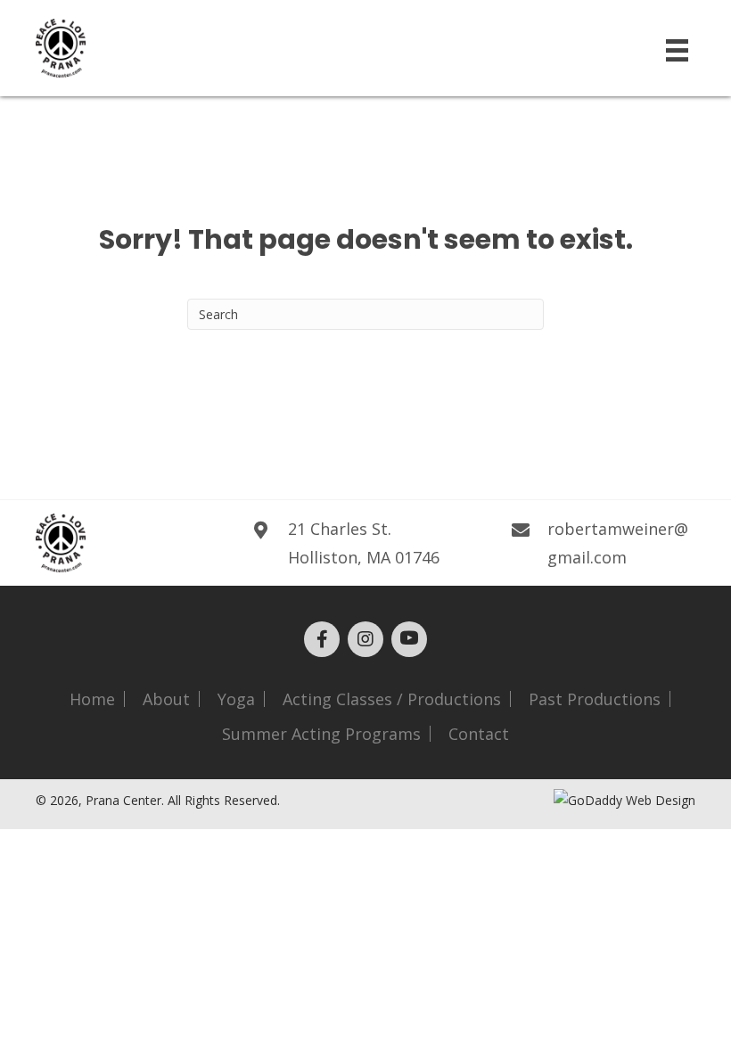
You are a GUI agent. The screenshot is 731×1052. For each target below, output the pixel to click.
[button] (322, 639)
